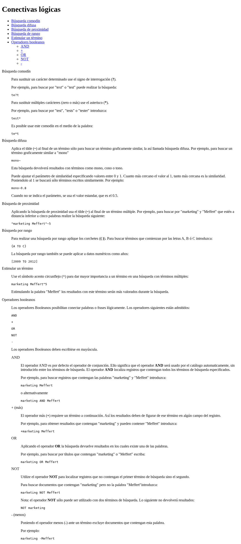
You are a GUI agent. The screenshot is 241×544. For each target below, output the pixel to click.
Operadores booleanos (27, 42)
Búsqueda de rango (25, 34)
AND (25, 46)
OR (23, 55)
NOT (25, 59)
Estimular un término (26, 38)
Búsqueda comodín (25, 21)
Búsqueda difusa (23, 25)
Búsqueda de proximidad (29, 29)
